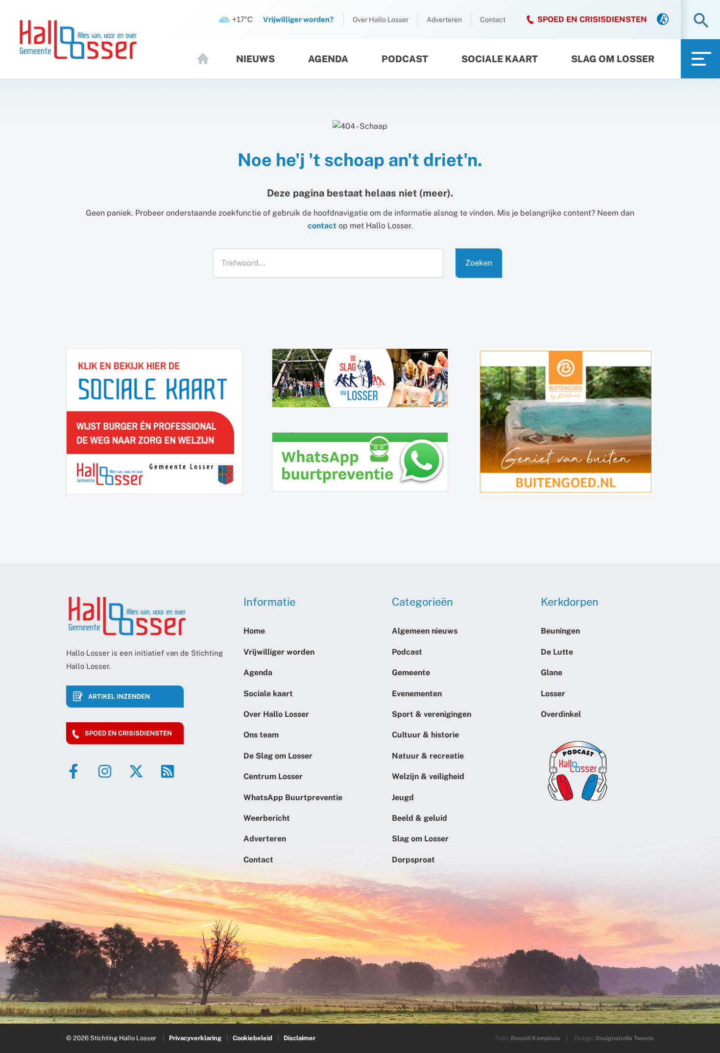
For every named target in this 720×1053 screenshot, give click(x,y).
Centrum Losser (273, 776)
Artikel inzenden (119, 696)
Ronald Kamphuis (535, 1038)
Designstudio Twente (625, 1038)
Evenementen (417, 693)
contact (322, 225)
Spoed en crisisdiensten (128, 733)
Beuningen (560, 631)
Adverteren (444, 20)
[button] (701, 21)
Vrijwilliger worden (278, 652)
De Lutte (557, 652)
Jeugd (403, 797)
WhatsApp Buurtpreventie (292, 797)
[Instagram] (104, 771)
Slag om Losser (612, 58)
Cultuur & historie (425, 734)
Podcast (405, 58)
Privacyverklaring (195, 1038)
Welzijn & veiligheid (428, 776)
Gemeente (411, 672)
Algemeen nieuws (424, 631)
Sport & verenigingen (431, 714)
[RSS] (167, 771)
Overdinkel (561, 714)
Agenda (328, 58)
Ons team (261, 734)
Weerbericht (266, 818)
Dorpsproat (413, 859)
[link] (663, 19)
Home (207, 59)
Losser (553, 693)
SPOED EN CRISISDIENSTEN (592, 19)
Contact (492, 20)
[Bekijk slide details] (566, 421)
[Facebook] (73, 771)
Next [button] (667, 422)
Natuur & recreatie (428, 755)
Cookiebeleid (252, 1038)
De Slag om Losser (277, 755)
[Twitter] (136, 771)
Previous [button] (470, 431)
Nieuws (255, 58)
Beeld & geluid (419, 818)
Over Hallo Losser (380, 20)
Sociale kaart (499, 58)
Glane (551, 672)
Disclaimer (299, 1038)
